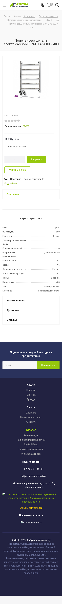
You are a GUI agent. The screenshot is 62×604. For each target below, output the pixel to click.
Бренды (31, 399)
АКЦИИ (31, 384)
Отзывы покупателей (31, 508)
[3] (12, 121)
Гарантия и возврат (31, 417)
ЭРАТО (26, 126)
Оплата (31, 407)
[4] (15, 121)
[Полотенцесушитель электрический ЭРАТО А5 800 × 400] (31, 80)
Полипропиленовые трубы (31, 440)
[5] (18, 121)
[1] (6, 121)
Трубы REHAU (31, 444)
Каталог (31, 430)
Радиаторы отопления (31, 449)
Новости (31, 390)
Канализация (31, 435)
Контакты (31, 422)
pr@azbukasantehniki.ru (33, 476)
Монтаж (31, 394)
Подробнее (10, 183)
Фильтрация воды (31, 453)
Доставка (31, 412)
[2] (9, 121)
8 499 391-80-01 (33, 468)
